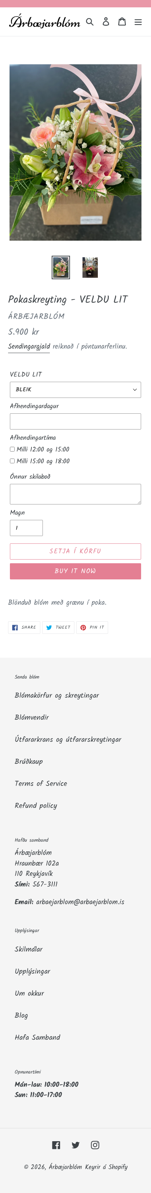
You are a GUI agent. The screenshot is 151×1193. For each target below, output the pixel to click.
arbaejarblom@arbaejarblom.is (80, 902)
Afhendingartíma (33, 438)
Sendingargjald (29, 346)
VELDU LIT (26, 375)
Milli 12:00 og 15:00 (42, 450)
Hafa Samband (37, 1038)
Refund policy (36, 806)
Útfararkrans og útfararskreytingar (68, 740)
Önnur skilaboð (30, 477)
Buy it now (75, 571)
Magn (17, 513)
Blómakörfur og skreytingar (57, 696)
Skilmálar (29, 950)
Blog (21, 1016)
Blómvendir (32, 718)
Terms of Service (41, 784)
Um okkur (29, 994)
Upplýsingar (32, 972)
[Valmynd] (138, 21)
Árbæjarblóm (65, 1167)
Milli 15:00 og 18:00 (43, 462)
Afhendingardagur (34, 407)
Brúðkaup (29, 762)
